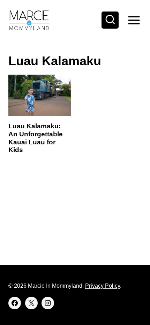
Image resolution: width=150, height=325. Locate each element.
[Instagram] (48, 303)
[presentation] (39, 95)
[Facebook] (14, 303)
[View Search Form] (110, 20)
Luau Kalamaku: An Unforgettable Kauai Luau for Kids (35, 137)
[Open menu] (134, 20)
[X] (31, 303)
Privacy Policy (102, 286)
